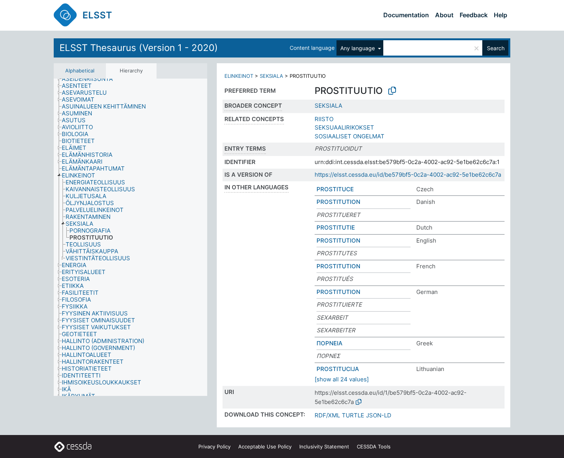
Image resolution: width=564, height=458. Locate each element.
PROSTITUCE (335, 189)
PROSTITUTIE (336, 227)
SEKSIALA (271, 76)
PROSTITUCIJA (338, 369)
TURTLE (353, 415)
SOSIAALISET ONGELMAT (349, 136)
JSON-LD (378, 415)
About (444, 15)
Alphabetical (79, 70)
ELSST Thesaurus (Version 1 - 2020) (138, 47)
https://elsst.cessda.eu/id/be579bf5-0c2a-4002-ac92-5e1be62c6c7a (408, 174)
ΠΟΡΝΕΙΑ (330, 343)
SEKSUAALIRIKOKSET (344, 127)
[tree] (130, 237)
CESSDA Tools (374, 446)
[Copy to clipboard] (392, 91)
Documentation (406, 15)
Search (496, 48)
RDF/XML (327, 415)
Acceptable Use (265, 446)
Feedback (474, 15)
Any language (358, 48)
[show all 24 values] (342, 379)
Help (500, 15)
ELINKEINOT (238, 76)
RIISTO (324, 119)
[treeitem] (90, 79)
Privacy (214, 446)
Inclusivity (324, 446)
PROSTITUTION (338, 201)
